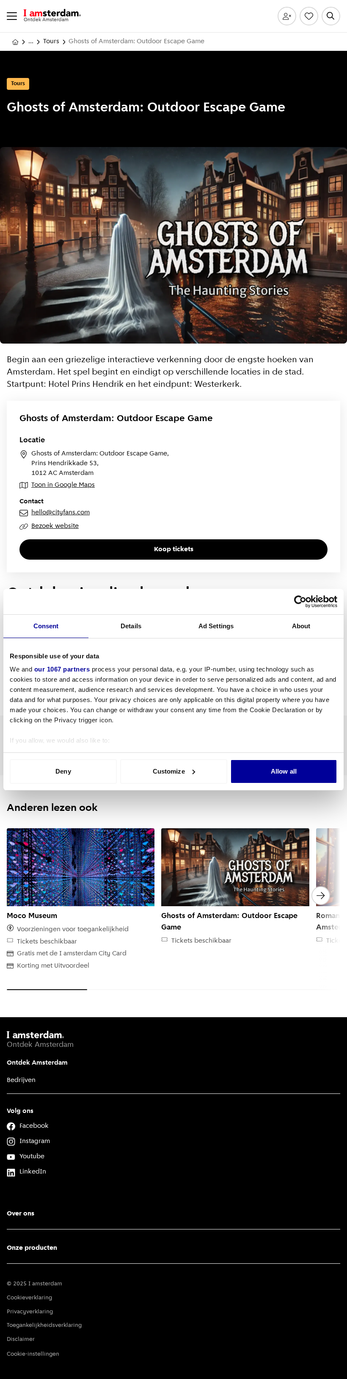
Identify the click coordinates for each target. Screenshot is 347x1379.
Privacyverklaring (30, 1312)
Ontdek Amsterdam (37, 1063)
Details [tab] (131, 626)
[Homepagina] (15, 42)
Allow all (284, 771)
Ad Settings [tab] (216, 626)
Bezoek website (55, 526)
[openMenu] (12, 16)
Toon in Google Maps (63, 485)
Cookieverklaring (29, 1298)
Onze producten (32, 1248)
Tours (51, 41)
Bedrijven (21, 1080)
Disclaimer (21, 1339)
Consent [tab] (46, 626)
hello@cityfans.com (60, 512)
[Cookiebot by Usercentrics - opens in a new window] (300, 601)
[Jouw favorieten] (309, 16)
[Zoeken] (331, 16)
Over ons (20, 1213)
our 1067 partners (62, 669)
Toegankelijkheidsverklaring (44, 1325)
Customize (169, 771)
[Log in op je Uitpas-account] (287, 16)
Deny (63, 771)
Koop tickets (173, 549)
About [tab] (301, 626)
